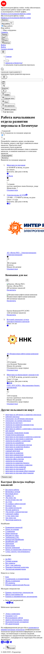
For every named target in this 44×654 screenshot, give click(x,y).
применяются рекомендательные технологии (20, 629)
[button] (3, 45)
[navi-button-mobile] (3, 52)
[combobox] (11, 72)
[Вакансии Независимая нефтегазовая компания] (24, 340)
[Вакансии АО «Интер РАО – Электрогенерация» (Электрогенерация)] (24, 228)
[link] (5, 39)
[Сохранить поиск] (3, 83)
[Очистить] (4, 77)
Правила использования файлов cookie (16, 18)
